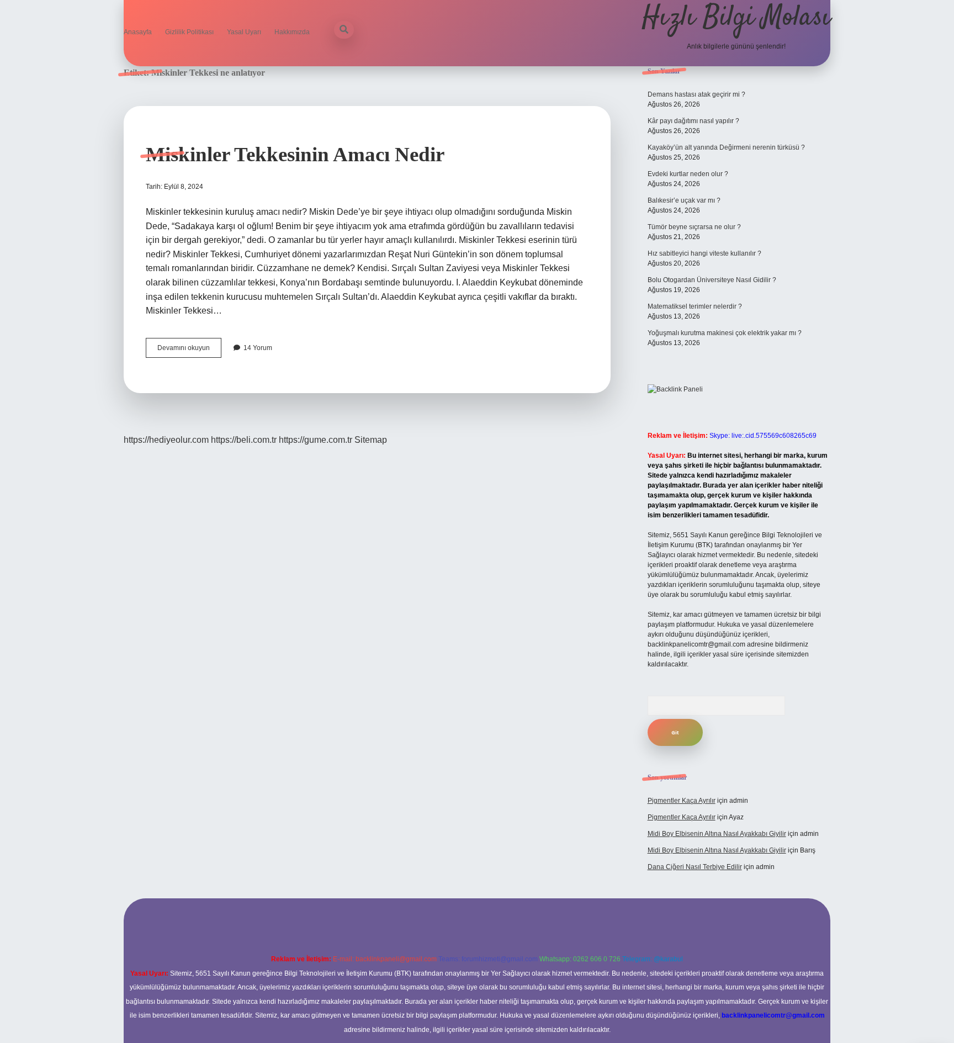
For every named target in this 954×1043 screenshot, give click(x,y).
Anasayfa (138, 32)
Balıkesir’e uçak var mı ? (684, 200)
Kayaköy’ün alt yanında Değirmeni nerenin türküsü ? (726, 147)
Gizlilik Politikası (189, 32)
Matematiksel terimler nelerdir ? (695, 306)
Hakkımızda (292, 32)
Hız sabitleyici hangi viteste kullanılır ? (704, 253)
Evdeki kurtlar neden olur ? (688, 174)
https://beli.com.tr (244, 439)
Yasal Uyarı (244, 32)
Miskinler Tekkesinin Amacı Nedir (295, 154)
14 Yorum (257, 348)
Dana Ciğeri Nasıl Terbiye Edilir (695, 867)
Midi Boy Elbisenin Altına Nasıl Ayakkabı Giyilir (717, 834)
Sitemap (370, 439)
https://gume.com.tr (315, 439)
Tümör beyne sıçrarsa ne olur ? (694, 227)
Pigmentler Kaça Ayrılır (682, 800)
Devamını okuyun (189, 350)
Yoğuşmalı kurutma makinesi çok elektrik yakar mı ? (725, 333)
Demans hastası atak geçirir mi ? (696, 94)
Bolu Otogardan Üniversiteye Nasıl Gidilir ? (712, 280)
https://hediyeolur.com (166, 439)
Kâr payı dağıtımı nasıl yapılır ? (693, 121)
